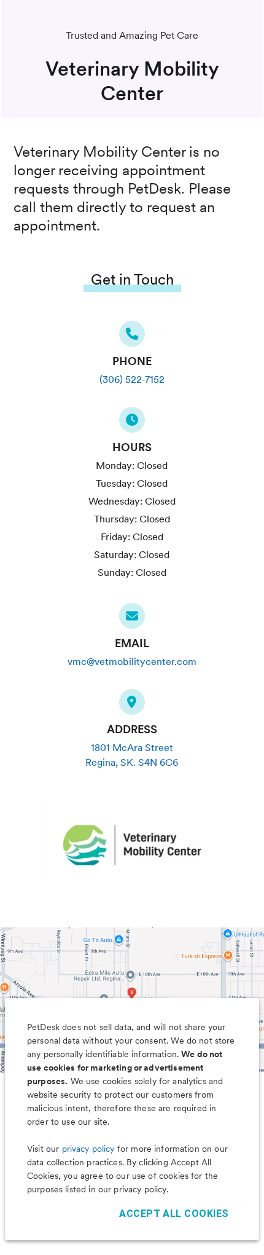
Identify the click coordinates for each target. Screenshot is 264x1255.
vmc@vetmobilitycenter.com (132, 661)
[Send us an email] (132, 619)
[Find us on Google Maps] (132, 705)
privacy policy (88, 1149)
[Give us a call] (132, 337)
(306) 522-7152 (132, 379)
